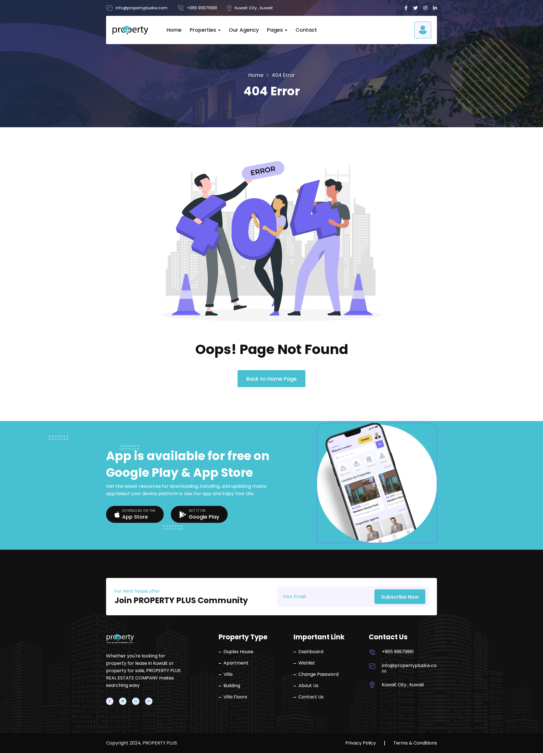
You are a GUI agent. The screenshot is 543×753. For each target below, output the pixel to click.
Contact (306, 29)
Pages (275, 29)
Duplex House (238, 652)
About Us (308, 686)
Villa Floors (235, 697)
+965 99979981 (398, 652)
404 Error (283, 75)
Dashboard (310, 652)
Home (174, 29)
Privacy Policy (360, 743)
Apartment (236, 663)
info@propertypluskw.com (409, 668)
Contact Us (311, 697)
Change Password (318, 674)
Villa (227, 674)
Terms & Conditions (415, 743)
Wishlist (306, 663)
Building (231, 686)
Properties (203, 29)
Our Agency (244, 29)
